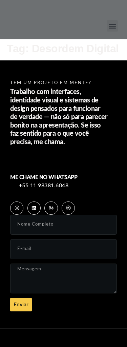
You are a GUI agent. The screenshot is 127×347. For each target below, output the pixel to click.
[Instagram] (16, 208)
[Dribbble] (68, 208)
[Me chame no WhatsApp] (43, 161)
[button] (112, 26)
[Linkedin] (34, 208)
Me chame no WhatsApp (43, 177)
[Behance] (51, 208)
